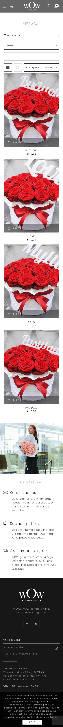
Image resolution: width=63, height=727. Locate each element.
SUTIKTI (32, 722)
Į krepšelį (17, 142)
